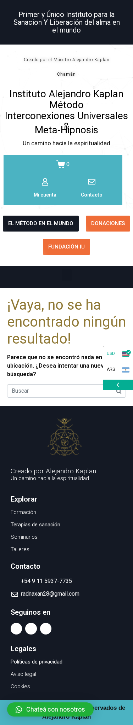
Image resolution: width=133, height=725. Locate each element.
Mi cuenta (45, 195)
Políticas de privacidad (36, 662)
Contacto (91, 195)
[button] (67, 275)
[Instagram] (45, 628)
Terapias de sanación (35, 524)
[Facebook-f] (16, 628)
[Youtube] (31, 628)
